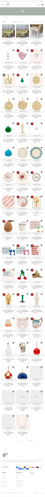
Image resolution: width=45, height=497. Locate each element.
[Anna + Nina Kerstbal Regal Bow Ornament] (36, 396)
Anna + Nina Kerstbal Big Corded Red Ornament (37, 359)
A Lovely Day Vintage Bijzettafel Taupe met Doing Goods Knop (36, 43)
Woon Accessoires (5, 482)
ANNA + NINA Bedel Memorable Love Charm (22, 116)
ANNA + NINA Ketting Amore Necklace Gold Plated (8, 433)
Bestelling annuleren (19, 484)
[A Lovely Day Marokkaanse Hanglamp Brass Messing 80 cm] (22, 30)
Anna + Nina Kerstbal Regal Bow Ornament (36, 408)
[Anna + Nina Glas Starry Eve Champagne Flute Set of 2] (36, 250)
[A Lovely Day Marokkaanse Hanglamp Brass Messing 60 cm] (8, 30)
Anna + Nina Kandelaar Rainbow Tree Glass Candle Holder (8, 336)
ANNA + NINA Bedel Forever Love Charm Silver (22, 67)
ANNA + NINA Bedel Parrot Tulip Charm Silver (36, 140)
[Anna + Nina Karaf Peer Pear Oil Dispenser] (8, 347)
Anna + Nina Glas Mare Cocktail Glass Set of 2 (8, 262)
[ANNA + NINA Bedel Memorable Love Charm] (22, 103)
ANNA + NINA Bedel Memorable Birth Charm (36, 91)
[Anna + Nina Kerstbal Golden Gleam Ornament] (8, 372)
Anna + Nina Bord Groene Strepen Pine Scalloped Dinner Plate (36, 165)
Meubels (3, 484)
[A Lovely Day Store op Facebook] (40, 493)
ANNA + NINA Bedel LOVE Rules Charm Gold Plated (8, 91)
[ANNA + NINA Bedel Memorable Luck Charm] (36, 103)
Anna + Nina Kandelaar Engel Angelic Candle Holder (36, 286)
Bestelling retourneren (19, 486)
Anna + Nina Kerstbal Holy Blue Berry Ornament (22, 384)
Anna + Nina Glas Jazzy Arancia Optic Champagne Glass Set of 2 (36, 238)
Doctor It (19, 492)
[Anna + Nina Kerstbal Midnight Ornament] (36, 372)
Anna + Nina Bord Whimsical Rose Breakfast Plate (22, 213)
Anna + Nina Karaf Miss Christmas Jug (36, 335)
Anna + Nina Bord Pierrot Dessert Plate (8, 189)
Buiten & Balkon (4, 486)
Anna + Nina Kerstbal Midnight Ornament (36, 384)
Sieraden (3, 475)
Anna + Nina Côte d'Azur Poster (37, 213)
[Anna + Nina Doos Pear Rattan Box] (8, 225)
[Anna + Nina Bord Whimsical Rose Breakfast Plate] (22, 201)
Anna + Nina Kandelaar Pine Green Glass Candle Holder (22, 311)
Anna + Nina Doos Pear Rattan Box (8, 237)
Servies (3, 480)
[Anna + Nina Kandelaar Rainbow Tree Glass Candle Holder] (8, 323)
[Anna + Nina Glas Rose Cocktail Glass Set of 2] (22, 250)
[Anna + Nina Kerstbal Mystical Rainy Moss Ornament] (8, 396)
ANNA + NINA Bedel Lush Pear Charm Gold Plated (22, 91)
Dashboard (32, 475)
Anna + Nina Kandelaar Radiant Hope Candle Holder (36, 311)
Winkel (17, 477)
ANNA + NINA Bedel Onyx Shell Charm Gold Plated (8, 140)
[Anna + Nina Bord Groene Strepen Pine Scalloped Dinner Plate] (36, 152)
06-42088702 (5, 467)
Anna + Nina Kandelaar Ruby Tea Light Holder (22, 335)
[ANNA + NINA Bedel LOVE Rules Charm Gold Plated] (8, 79)
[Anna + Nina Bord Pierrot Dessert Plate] (8, 177)
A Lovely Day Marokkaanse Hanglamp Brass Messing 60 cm (8, 43)
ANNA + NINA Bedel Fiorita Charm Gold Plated (8, 67)
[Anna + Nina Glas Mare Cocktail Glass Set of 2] (8, 250)
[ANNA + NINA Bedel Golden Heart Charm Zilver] (36, 55)
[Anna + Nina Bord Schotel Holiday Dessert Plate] (36, 177)
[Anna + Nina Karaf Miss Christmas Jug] (36, 323)
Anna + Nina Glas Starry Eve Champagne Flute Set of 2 (36, 262)
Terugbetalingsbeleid (19, 482)
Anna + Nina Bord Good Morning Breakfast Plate (22, 164)
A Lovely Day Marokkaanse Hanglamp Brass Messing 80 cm (22, 43)
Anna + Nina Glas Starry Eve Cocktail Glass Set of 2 (8, 286)
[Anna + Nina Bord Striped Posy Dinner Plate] (8, 201)
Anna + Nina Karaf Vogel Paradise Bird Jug (22, 359)
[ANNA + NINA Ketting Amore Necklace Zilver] (22, 420)
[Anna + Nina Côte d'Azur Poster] (36, 201)
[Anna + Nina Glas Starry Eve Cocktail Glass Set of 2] (8, 274)
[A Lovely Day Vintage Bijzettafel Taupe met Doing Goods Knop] (36, 30)
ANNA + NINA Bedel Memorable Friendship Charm (8, 116)
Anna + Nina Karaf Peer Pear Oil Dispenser (8, 359)
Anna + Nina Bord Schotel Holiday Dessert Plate (36, 189)
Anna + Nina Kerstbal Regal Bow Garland (22, 408)
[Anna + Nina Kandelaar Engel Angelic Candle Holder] (36, 274)
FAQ (17, 478)
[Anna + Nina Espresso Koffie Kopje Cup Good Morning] (22, 225)
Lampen (3, 478)
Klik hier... (7, 1)
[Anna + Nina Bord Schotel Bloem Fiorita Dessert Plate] (22, 177)
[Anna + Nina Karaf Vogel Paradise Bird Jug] (22, 347)
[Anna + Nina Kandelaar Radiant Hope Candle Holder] (36, 299)
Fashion (3, 477)
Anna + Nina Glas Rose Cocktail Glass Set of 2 (22, 262)
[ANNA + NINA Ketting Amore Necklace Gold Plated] (8, 420)
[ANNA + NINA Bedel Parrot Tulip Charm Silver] (36, 128)
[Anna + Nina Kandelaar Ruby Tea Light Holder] (22, 323)
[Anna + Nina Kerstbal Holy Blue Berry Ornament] (22, 372)
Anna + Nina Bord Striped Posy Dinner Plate (8, 213)
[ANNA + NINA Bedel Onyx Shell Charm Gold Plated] (8, 128)
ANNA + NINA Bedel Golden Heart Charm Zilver (36, 67)
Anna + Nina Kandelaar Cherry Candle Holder (22, 286)
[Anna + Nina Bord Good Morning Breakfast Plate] (22, 152)
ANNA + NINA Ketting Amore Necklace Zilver (22, 433)
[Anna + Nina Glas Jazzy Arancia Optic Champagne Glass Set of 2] (36, 225)
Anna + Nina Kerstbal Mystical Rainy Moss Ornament (8, 409)
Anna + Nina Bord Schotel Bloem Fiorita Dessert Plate (22, 189)
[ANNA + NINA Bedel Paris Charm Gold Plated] (22, 128)
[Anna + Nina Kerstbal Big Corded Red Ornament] (36, 347)
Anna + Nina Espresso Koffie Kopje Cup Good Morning (22, 237)
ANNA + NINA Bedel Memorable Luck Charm (36, 116)
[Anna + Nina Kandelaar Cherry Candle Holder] (22, 274)
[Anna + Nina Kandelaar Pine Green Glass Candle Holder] (22, 299)
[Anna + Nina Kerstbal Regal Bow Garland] (22, 396)
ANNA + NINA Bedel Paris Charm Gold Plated (22, 140)
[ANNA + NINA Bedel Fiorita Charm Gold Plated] (8, 55)
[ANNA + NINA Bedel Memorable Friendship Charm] (8, 103)
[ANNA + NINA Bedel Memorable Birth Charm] (36, 79)
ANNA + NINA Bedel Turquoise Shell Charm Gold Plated (8, 165)
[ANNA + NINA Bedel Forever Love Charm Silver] (22, 55)
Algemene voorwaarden (20, 480)
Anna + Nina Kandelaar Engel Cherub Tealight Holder (8, 311)
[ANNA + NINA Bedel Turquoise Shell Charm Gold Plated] (8, 152)
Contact (17, 475)
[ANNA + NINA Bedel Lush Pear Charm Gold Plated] (22, 79)
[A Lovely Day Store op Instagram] (42, 493)
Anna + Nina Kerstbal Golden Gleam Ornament (8, 384)
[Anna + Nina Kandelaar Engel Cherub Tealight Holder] (8, 299)
